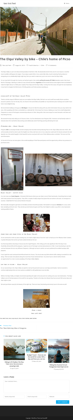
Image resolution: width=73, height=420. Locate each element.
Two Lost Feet (6, 65)
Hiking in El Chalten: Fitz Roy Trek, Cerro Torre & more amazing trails (14, 364)
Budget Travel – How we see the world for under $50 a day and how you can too (36, 357)
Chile (42, 65)
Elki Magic (24, 108)
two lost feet (10, 3)
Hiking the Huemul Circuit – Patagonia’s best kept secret (58, 366)
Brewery (59, 204)
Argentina (38, 82)
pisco (20, 318)
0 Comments (52, 65)
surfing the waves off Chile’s (47, 80)
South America (34, 65)
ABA (7, 129)
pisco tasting (25, 318)
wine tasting (33, 318)
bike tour (5, 318)
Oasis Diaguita (15, 196)
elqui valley (15, 318)
